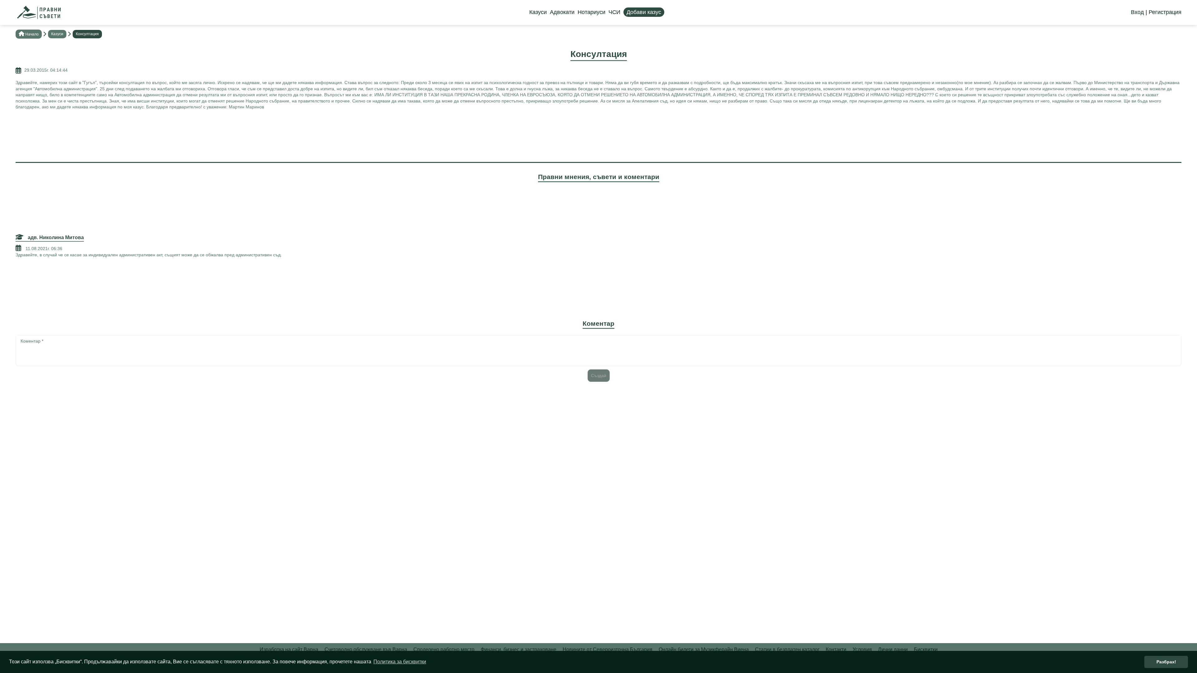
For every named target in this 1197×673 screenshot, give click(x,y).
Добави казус (644, 12)
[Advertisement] (598, 135)
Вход (1137, 12)
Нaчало (32, 34)
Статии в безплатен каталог (787, 649)
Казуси (538, 12)
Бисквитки (926, 649)
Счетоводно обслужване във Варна (365, 649)
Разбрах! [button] (1166, 661)
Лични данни (893, 649)
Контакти (836, 649)
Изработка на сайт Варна (289, 649)
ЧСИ (614, 12)
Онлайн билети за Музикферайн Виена (704, 649)
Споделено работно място (443, 649)
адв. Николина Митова (55, 237)
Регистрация (1165, 12)
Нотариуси (591, 12)
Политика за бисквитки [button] (399, 661)
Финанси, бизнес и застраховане (518, 649)
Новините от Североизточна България (607, 649)
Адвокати (562, 12)
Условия (862, 649)
